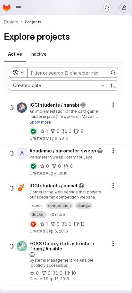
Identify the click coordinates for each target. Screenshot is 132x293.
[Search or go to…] (107, 8)
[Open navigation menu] (18, 8)
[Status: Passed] (33, 131)
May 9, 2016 (57, 138)
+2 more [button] (57, 214)
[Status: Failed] (33, 224)
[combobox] (58, 85)
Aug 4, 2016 (57, 173)
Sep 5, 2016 (57, 231)
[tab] (15, 54)
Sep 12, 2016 (57, 278)
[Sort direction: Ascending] (113, 85)
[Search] (113, 73)
